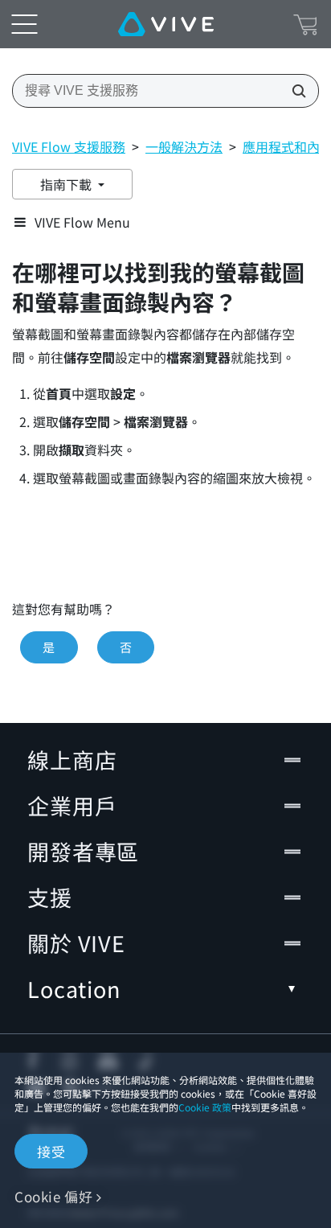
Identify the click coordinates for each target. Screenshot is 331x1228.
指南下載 (67, 184)
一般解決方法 (184, 146)
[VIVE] (166, 24)
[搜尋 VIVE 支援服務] (294, 91)
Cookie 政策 (204, 1107)
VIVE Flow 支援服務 (68, 146)
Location (74, 988)
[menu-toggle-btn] (24, 24)
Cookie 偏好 (53, 1196)
